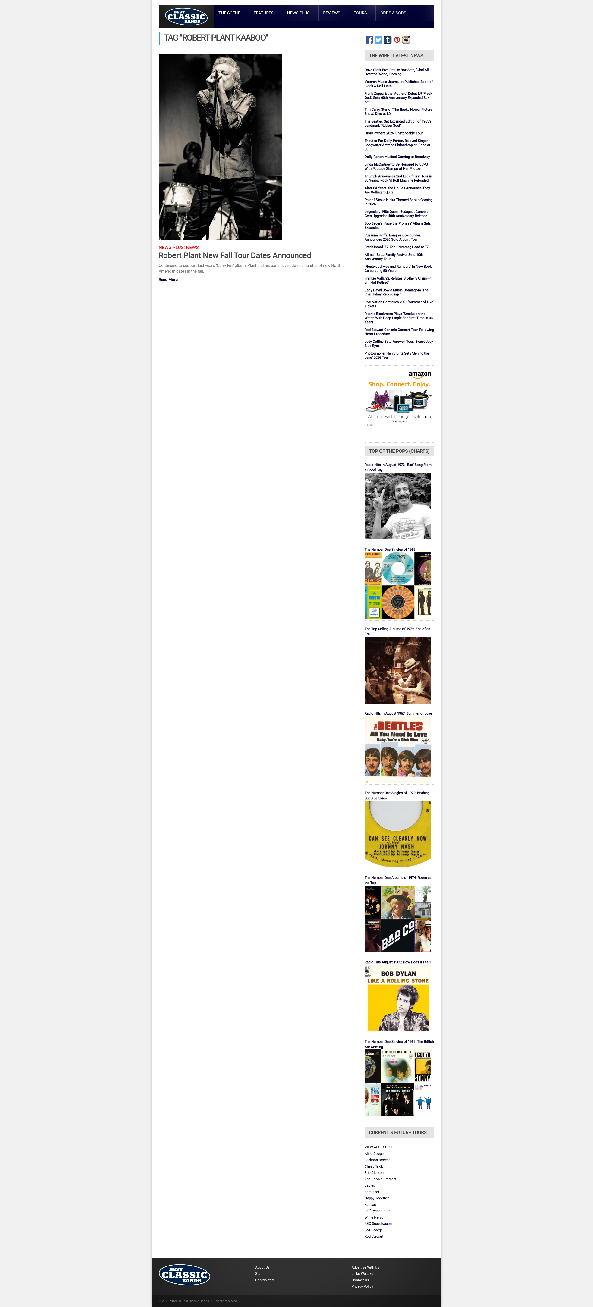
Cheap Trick (374, 1166)
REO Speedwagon (378, 1224)
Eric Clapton (374, 1173)
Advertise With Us (365, 1267)
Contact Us (360, 1280)
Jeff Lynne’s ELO (377, 1211)
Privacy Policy (362, 1286)
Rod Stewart (374, 1236)
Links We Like (362, 1274)
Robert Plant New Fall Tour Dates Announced (235, 255)
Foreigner (372, 1192)
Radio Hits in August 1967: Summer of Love (398, 713)
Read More (168, 280)
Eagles (370, 1185)
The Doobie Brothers (381, 1179)
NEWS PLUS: (172, 247)
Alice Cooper (375, 1154)
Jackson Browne (377, 1160)
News (192, 247)
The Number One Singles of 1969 (390, 549)
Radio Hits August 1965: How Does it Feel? (398, 962)
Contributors (265, 1280)
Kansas (370, 1205)
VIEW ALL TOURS (378, 1147)
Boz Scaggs (374, 1230)
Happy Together (377, 1198)
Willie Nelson (375, 1217)
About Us (262, 1267)
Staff (259, 1274)
